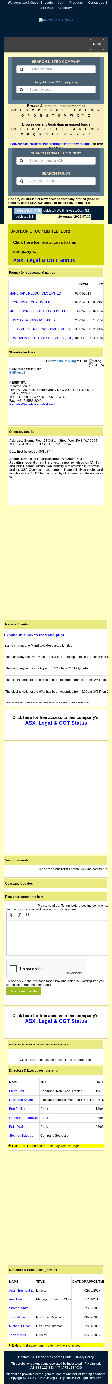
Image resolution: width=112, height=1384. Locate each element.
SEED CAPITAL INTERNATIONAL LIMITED (39, 329)
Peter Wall (16, 1127)
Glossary (65, 8)
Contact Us (26, 1357)
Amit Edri (15, 1299)
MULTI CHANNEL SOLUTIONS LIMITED (37, 311)
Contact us (96, 2)
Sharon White (18, 1308)
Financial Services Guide (54, 1357)
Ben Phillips (17, 1109)
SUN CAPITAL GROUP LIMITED (32, 320)
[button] (11, 916)
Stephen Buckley (21, 1135)
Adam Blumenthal (21, 1290)
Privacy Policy (84, 1357)
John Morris (17, 1335)
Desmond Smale (21, 1100)
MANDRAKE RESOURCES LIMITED (35, 293)
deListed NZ (24, 216)
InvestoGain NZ (77, 210)
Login (49, 2)
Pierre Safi (16, 1091)
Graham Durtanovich (24, 1118)
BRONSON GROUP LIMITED (30, 302)
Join (61, 2)
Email (44, 404)
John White (17, 1317)
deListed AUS (53, 210)
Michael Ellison (20, 1326)
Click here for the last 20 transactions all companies (56, 1060)
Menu (98, 45)
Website (21, 404)
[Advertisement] (56, 562)
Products (76, 2)
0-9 (13, 110)
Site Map (46, 8)
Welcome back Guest (23, 2)
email (17, 372)
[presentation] (11, 915)
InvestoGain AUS (28, 210)
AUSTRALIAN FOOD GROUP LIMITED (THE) (41, 338)
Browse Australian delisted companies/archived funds (50, 144)
